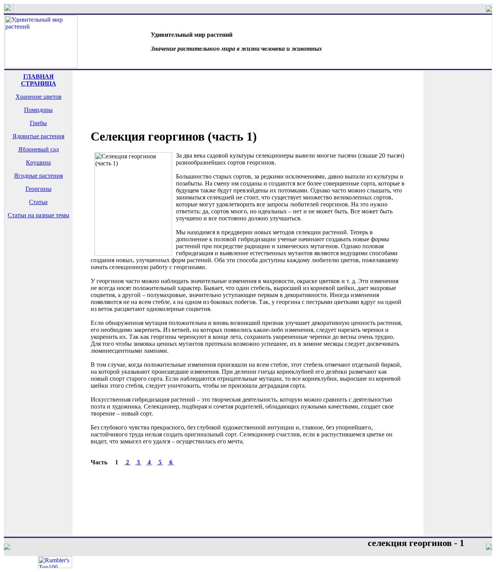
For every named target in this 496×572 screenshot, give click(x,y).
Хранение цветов (39, 96)
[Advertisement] (38, 255)
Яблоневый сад (38, 149)
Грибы (38, 123)
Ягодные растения (38, 175)
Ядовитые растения (38, 136)
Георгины (39, 189)
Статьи (38, 202)
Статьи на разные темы (38, 215)
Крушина (38, 162)
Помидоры (38, 109)
